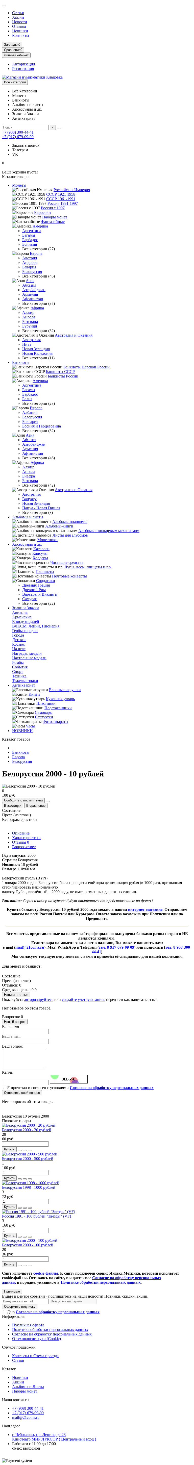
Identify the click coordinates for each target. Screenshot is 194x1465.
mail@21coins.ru (25, 1417)
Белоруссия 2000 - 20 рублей (26, 1130)
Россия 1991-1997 (62, 203)
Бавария (29, 267)
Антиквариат (23, 685)
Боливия (29, 244)
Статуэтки (44, 717)
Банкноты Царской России (86, 367)
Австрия (29, 258)
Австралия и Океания (73, 335)
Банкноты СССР (60, 371)
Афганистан (32, 299)
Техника (19, 676)
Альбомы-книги (59, 526)
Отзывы (19, 26)
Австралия (31, 340)
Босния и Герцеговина (41, 426)
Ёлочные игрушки (65, 690)
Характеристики (26, 838)
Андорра (29, 262)
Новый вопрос (15, 1022)
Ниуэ (26, 344)
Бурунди (29, 326)
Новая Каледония (37, 353)
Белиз (27, 399)
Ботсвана (30, 321)
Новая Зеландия (36, 349)
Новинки (20, 31)
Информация (13, 1316)
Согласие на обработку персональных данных (52, 1334)
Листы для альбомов (70, 535)
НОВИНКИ (22, 730)
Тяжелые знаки (25, 680)
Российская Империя (72, 190)
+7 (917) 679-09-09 (18, 137)
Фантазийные (53, 221)
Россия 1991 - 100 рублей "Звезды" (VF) (36, 1216)
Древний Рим (34, 590)
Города (18, 635)
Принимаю (12, 1291)
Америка (40, 226)
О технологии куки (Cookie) (36, 1338)
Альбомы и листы (27, 517)
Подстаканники (58, 708)
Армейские (22, 617)
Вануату (29, 499)
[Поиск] (59, 128)
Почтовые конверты (69, 576)
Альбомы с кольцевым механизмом (108, 530)
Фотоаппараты (55, 721)
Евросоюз (42, 212)
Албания (29, 412)
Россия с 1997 (53, 208)
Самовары (44, 712)
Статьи (18, 13)
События (20, 667)
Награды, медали (27, 653)
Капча (7, 1072)
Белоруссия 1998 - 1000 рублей (28, 1187)
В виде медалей (25, 621)
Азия (30, 281)
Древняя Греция (36, 585)
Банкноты (20, 362)
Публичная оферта (28, 1325)
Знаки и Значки (25, 608)
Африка (37, 308)
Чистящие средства (66, 562)
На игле (19, 649)
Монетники (47, 540)
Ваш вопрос (12, 1046)
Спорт (17, 671)
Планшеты (45, 571)
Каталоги (41, 549)
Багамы (28, 235)
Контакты (20, 35)
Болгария (30, 421)
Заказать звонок (25, 145)
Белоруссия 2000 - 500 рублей (27, 1158)
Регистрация (23, 68)
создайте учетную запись (83, 999)
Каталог (9, 1369)
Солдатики (45, 580)
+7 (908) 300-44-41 (18, 132)
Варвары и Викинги (39, 594)
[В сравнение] (30, 1150)
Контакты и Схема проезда (35, 1356)
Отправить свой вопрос (22, 1093)
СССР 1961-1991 (60, 199)
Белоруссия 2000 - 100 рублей (27, 1245)
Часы (30, 726)
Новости (19, 22)
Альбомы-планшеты (69, 521)
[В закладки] (25, 1150)
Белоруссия (32, 271)
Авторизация (23, 64)
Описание (21, 833)
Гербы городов (25, 630)
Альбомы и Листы (28, 1386)
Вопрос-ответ (24, 847)
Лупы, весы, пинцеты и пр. (88, 567)
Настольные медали (29, 658)
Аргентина (31, 231)
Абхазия (29, 285)
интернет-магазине (145, 909)
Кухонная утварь (60, 699)
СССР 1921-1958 (60, 194)
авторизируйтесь (38, 999)
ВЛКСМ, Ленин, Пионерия (35, 626)
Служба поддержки (19, 1347)
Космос (18, 644)
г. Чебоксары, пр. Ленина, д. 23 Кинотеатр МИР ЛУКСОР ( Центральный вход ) (54, 1436)
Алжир (28, 312)
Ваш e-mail (11, 1036)
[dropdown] (4, 5)
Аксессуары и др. (27, 544)
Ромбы (18, 662)
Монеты (19, 185)
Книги (34, 694)
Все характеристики (19, 819)
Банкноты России (63, 376)
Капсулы (39, 553)
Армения (30, 294)
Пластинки (46, 703)
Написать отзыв (16, 995)
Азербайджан (33, 290)
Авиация (20, 612)
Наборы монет (54, 217)
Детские (19, 640)
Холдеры (40, 558)
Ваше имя (10, 1026)
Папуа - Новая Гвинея (41, 508)
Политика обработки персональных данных (50, 1329)
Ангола (28, 317)
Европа (36, 253)
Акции (18, 17)
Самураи (29, 599)
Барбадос (30, 240)
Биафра (28, 476)
